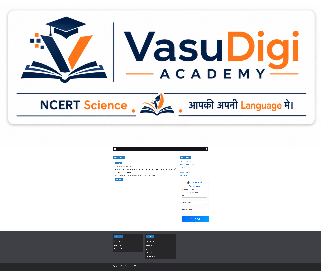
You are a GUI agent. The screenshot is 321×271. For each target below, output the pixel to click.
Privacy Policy (150, 256)
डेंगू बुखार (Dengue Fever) (186, 161)
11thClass (145, 149)
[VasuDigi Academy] (115, 149)
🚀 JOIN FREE (195, 219)
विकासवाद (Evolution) (185, 172)
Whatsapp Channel (120, 249)
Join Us (148, 249)
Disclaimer (149, 253)
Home (120, 149)
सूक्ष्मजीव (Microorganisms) (187, 164)
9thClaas (127, 149)
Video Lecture (118, 241)
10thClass (136, 149)
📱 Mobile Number (187, 209)
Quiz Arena (163, 149)
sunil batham (130, 166)
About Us (183, 149)
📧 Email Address (186, 202)
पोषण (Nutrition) (184, 170)
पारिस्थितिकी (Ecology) (185, 167)
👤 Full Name (185, 196)
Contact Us (174, 149)
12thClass (154, 149)
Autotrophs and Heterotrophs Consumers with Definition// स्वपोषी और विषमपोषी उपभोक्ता (145, 170)
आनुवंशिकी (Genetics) (185, 175)
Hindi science (118, 163)
